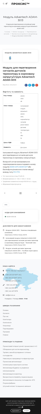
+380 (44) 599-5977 (11, 288)
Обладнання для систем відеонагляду (16, 349)
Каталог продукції (18, 31)
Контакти (6, 313)
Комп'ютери (7, 319)
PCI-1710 (16, 172)
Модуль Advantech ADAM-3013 (21, 36)
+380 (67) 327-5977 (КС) (13, 275)
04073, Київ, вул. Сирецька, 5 (15, 271)
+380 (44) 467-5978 (11, 291)
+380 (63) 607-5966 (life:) (13, 281)
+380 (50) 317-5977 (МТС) (13, 278)
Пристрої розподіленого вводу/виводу (24, 34)
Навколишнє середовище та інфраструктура (18, 358)
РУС (6, 204)
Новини (5, 335)
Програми (6, 332)
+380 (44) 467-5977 (12, 285)
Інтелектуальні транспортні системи (15, 365)
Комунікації (6, 326)
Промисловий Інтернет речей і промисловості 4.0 (20, 346)
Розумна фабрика (9, 383)
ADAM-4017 (14, 167)
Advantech (13, 85)
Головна (7, 31)
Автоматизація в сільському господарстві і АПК (19, 380)
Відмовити (16, 410)
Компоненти (7, 322)
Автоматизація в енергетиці (12, 374)
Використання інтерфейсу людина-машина (18, 377)
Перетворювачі (8, 329)
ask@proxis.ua (10, 295)
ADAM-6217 (23, 167)
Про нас (5, 316)
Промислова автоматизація (12, 362)
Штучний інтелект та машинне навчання (17, 386)
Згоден (26, 410)
